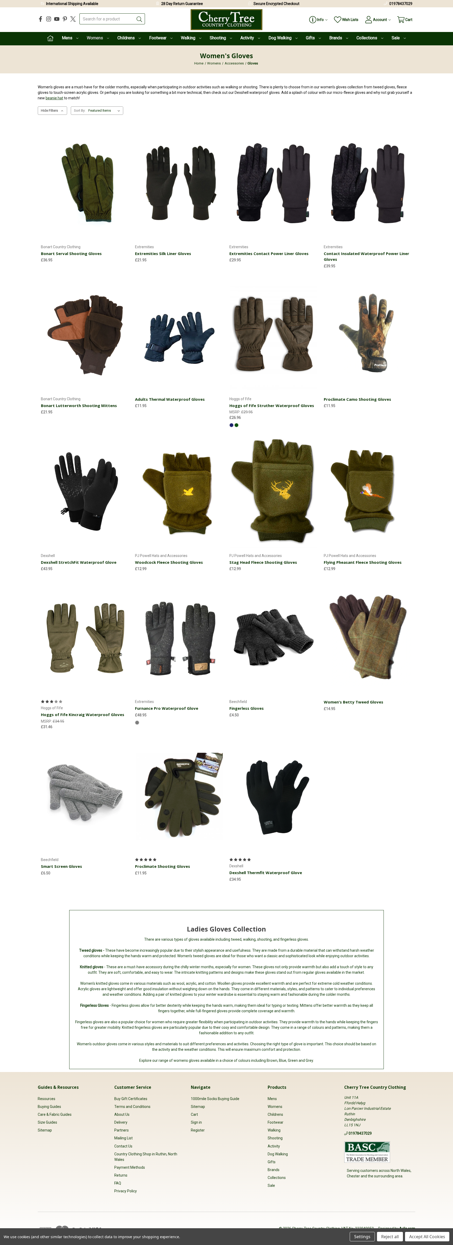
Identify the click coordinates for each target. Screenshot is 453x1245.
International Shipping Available (72, 4)
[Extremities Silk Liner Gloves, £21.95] (179, 183)
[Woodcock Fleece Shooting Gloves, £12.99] (179, 492)
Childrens (126, 37)
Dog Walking (280, 37)
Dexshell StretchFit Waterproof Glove (78, 562)
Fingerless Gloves (246, 708)
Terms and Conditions (132, 1107)
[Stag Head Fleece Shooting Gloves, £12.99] (273, 492)
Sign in (196, 1122)
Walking (188, 37)
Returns (120, 1175)
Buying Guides (49, 1107)
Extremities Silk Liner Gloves (163, 253)
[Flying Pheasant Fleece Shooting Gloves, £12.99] (368, 492)
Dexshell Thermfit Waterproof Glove (265, 872)
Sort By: (79, 110)
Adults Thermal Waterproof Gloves (170, 399)
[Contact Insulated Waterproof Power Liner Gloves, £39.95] (368, 183)
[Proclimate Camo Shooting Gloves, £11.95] (368, 335)
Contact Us (123, 1146)
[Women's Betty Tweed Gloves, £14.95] (368, 638)
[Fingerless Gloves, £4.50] (273, 638)
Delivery (120, 1122)
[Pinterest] (65, 19)
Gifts (311, 37)
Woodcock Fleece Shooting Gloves (169, 562)
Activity (247, 37)
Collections (367, 37)
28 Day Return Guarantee (182, 4)
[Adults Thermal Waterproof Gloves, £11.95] (179, 335)
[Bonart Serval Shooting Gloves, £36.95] (85, 183)
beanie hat (54, 98)
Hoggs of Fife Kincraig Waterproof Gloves (82, 714)
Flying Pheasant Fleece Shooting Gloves (363, 562)
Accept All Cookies (427, 1236)
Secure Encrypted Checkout (276, 4)
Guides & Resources (58, 1087)
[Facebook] (40, 19)
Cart (194, 1114)
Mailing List (123, 1138)
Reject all (390, 1236)
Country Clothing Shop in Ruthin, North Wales (145, 1157)
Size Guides (47, 1122)
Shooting (218, 37)
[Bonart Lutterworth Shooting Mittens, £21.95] (85, 335)
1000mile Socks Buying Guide (215, 1099)
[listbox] (105, 111)
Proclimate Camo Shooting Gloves (357, 399)
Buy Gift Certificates (130, 1099)
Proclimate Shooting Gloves (162, 866)
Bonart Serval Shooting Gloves (71, 253)
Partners (121, 1130)
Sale (396, 37)
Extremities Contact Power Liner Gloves (269, 253)
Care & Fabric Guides (55, 1114)
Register (198, 1130)
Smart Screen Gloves (61, 866)
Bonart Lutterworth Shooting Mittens (79, 405)
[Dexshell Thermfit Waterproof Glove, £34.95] (273, 796)
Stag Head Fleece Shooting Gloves (263, 562)
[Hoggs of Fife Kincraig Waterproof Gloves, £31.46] (85, 638)
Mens (67, 37)
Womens (95, 37)
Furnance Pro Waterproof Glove (166, 708)
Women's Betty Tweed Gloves (353, 702)
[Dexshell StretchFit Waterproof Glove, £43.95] (85, 492)
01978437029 (400, 4)
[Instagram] (48, 19)
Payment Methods (129, 1167)
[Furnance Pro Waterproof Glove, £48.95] (179, 638)
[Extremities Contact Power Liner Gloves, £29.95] (273, 183)
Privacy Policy (125, 1191)
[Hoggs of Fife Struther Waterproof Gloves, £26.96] (273, 335)
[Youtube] (57, 19)
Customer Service (132, 1087)
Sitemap (45, 1130)
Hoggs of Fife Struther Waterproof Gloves (271, 405)
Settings (362, 1236)
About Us (122, 1114)
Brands (336, 37)
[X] (73, 19)
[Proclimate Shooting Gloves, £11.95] (179, 796)
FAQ (117, 1183)
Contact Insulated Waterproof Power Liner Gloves (366, 256)
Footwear (158, 37)
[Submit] (139, 18)
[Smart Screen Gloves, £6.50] (85, 796)
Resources (46, 1099)
